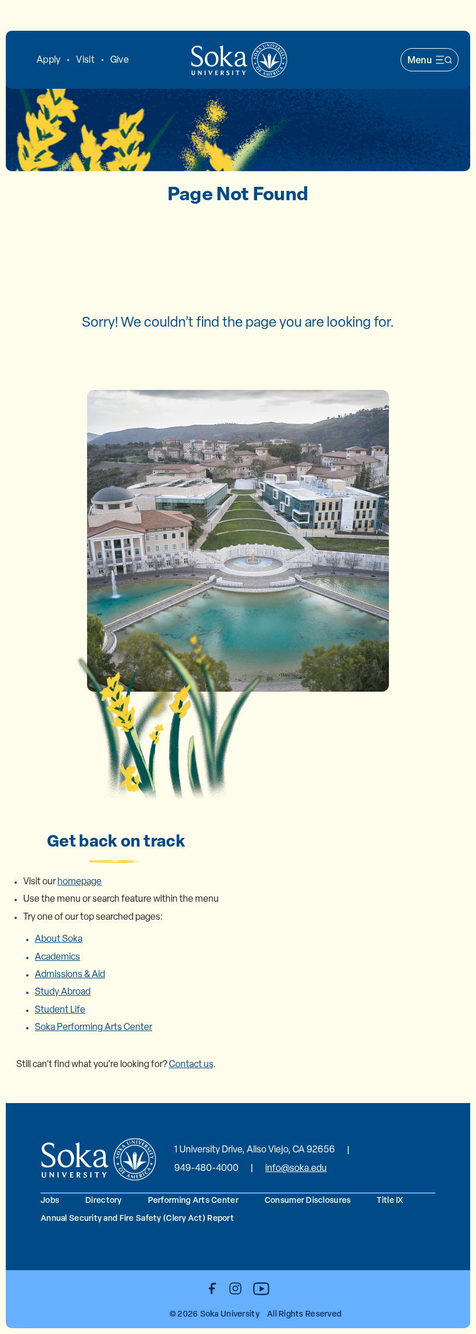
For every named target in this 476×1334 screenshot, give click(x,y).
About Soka (58, 938)
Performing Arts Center (193, 1199)
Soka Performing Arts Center (93, 1027)
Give (119, 59)
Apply (48, 59)
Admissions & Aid (70, 974)
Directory (103, 1199)
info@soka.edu (296, 1168)
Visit (85, 59)
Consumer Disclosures (308, 1199)
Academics (57, 956)
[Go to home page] (239, 60)
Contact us (191, 1064)
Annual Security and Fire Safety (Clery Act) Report (137, 1217)
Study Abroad (63, 991)
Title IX (390, 1199)
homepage (79, 881)
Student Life (60, 1009)
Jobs (50, 1199)
